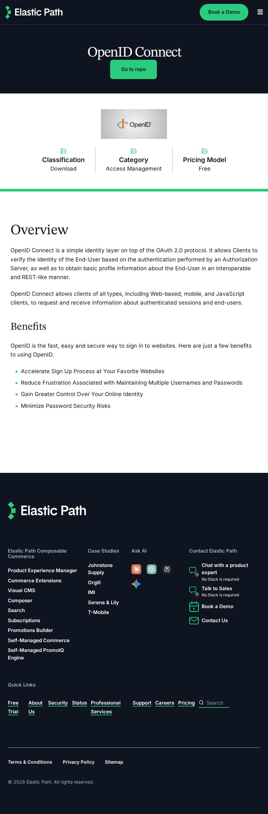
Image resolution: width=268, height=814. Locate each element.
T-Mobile (98, 612)
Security (58, 703)
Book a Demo (224, 12)
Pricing (186, 703)
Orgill (94, 582)
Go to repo (133, 69)
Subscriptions (24, 620)
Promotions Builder (30, 630)
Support (142, 703)
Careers (164, 703)
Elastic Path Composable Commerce (37, 553)
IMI (91, 593)
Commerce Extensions (34, 580)
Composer (20, 600)
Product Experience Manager (42, 570)
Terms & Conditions (30, 762)
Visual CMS (21, 590)
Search (16, 610)
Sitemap (114, 762)
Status (79, 703)
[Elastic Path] (34, 12)
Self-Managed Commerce (39, 640)
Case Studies (103, 551)
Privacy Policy (78, 762)
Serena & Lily (103, 602)
